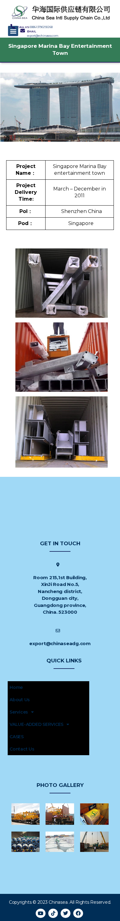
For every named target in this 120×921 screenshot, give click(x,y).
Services (19, 712)
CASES (17, 736)
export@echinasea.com (42, 35)
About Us (20, 699)
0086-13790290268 (41, 27)
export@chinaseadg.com (60, 643)
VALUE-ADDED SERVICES (36, 724)
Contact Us (22, 749)
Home (16, 687)
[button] (13, 31)
